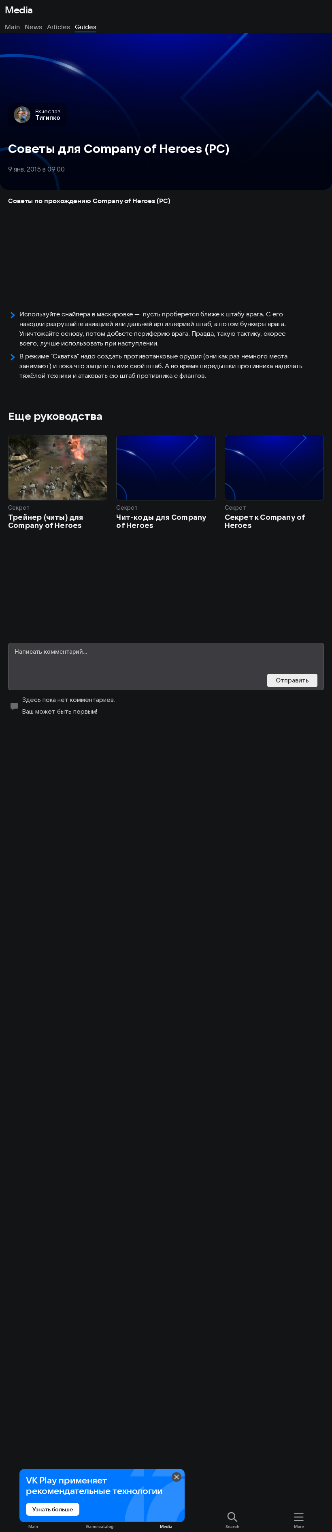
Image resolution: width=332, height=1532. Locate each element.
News (33, 27)
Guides (85, 27)
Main (12, 27)
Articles (58, 27)
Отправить (292, 680)
